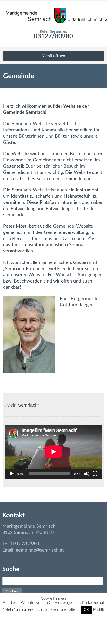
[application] (53, 452)
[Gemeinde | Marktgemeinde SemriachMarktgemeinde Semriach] (53, 15)
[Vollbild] (95, 473)
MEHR (98, 610)
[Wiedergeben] (11, 473)
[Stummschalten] (86, 473)
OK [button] (86, 610)
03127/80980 (53, 36)
